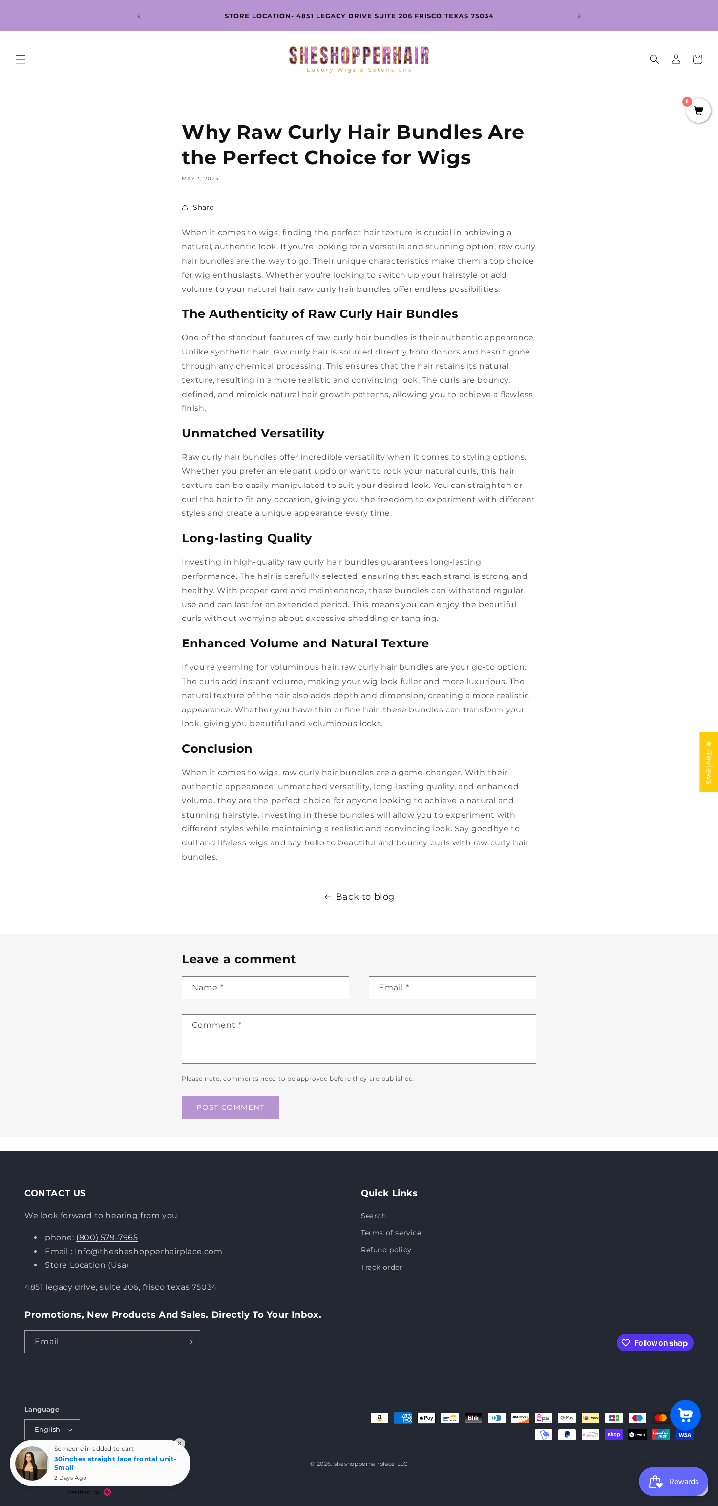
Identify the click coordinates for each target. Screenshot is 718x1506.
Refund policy (386, 1249)
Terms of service (391, 1232)
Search (373, 1215)
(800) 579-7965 (107, 1237)
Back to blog (365, 896)
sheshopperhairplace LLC (371, 1464)
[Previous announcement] (138, 15)
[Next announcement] (579, 15)
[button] (20, 59)
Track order (382, 1267)
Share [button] (203, 207)
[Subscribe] (189, 1341)
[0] (698, 111)
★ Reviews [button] (709, 762)
